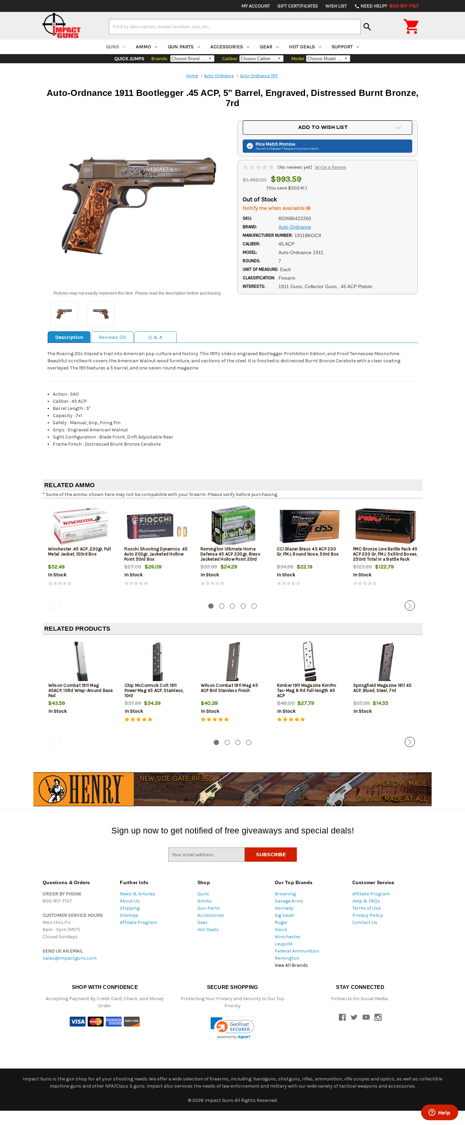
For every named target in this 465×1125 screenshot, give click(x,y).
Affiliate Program (138, 922)
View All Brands (291, 965)
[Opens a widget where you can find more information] (439, 1113)
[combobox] (234, 26)
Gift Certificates (297, 6)
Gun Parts (181, 47)
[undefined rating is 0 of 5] (259, 167)
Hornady (284, 908)
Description (69, 337)
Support (342, 47)
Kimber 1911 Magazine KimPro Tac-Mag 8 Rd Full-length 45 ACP (307, 690)
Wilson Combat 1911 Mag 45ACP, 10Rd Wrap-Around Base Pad (80, 690)
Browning (285, 894)
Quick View (81, 526)
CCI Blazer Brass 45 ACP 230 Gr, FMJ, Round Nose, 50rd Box (308, 551)
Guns (112, 47)
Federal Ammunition (297, 951)
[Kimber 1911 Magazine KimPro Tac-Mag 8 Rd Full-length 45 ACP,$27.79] (309, 662)
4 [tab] (243, 606)
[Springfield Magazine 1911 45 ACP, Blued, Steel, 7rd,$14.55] (386, 662)
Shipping (130, 908)
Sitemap (129, 915)
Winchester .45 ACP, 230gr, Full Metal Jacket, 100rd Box (79, 551)
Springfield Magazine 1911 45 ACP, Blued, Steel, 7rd (382, 688)
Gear (266, 47)
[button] (232, 1028)
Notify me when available (274, 208)
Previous (55, 605)
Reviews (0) (112, 337)
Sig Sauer (285, 915)
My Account (255, 6)
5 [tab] (254, 606)
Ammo (143, 47)
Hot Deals (302, 47)
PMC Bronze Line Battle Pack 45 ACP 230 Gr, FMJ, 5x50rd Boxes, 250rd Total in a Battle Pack (385, 554)
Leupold (283, 944)
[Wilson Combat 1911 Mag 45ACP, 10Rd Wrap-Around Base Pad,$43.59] (81, 662)
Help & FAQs (366, 901)
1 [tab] (210, 606)
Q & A (155, 337)
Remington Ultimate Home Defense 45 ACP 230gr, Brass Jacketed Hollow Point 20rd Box (230, 556)
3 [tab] (232, 606)
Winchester (288, 937)
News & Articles (137, 894)
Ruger (281, 922)
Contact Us (365, 922)
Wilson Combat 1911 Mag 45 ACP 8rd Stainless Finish (229, 688)
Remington (287, 958)
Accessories (226, 47)
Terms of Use (366, 908)
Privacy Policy (367, 915)
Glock (281, 929)
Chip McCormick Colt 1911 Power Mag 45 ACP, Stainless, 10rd (154, 690)
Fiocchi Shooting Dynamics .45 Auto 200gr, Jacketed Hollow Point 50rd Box (156, 554)
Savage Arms (289, 901)
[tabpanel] (80, 551)
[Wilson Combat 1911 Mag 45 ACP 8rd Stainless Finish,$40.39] (233, 662)
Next (410, 605)
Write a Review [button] (330, 167)
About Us (130, 901)
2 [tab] (221, 606)
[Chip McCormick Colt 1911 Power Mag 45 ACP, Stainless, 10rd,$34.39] (157, 662)
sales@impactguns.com (70, 958)
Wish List (336, 6)
